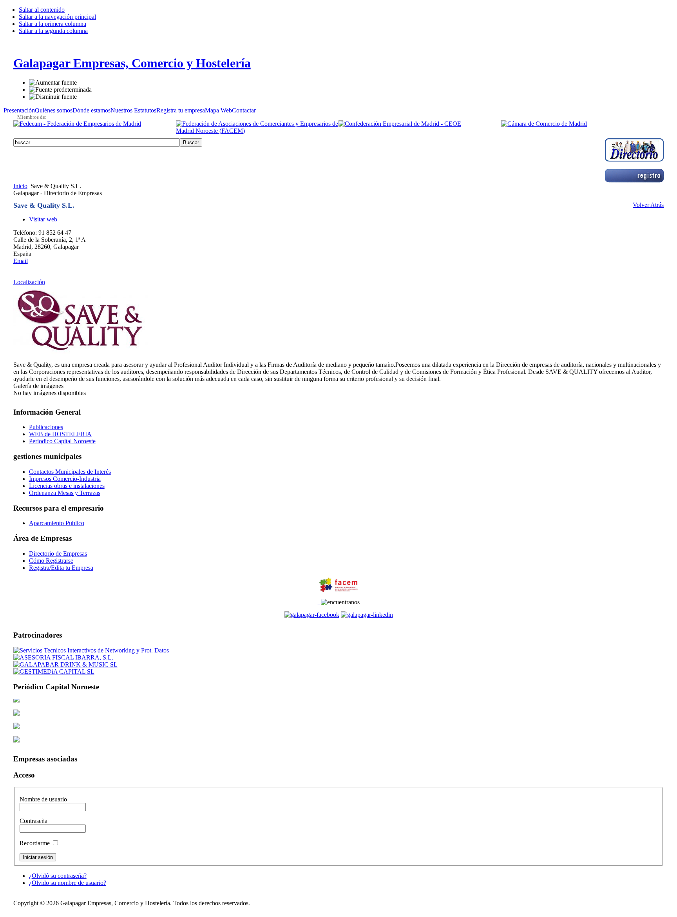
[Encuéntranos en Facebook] (319, 602)
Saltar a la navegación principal (57, 16)
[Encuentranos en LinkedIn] (367, 614)
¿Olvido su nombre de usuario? (67, 882)
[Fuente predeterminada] (60, 89)
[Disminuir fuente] (53, 96)
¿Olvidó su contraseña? (58, 875)
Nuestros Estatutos (133, 110)
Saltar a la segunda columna (53, 30)
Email (20, 260)
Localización (29, 282)
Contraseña (33, 820)
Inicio (20, 186)
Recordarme (35, 843)
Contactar (244, 110)
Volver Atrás (648, 204)
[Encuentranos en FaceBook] (311, 614)
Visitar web (43, 219)
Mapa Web (218, 110)
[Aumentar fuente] (53, 82)
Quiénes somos (53, 110)
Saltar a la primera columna (52, 23)
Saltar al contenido (42, 9)
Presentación (19, 110)
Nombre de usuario (43, 799)
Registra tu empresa (180, 110)
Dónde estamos (91, 110)
